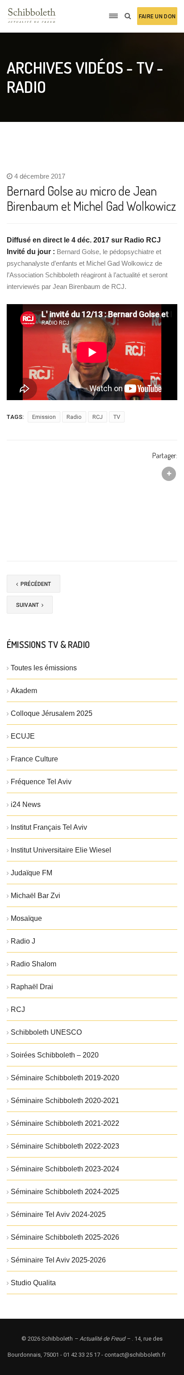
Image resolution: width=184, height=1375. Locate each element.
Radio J (23, 941)
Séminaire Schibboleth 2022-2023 (65, 1146)
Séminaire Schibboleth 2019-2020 (65, 1078)
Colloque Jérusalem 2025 (51, 713)
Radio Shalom (33, 964)
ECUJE (23, 736)
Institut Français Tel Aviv (49, 827)
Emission (44, 417)
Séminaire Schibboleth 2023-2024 (65, 1169)
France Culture (34, 759)
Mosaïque (26, 918)
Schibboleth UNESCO (46, 1032)
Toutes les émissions (44, 668)
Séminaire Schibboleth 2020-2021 (65, 1100)
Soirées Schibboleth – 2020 (55, 1055)
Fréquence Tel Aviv (41, 782)
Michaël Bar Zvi (35, 895)
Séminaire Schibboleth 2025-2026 (65, 1237)
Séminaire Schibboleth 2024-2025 (65, 1191)
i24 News (26, 804)
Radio (74, 417)
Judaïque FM (31, 873)
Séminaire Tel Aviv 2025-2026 (58, 1260)
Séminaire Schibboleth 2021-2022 (65, 1123)
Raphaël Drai (32, 987)
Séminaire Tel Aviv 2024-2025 (58, 1214)
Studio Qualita (33, 1283)
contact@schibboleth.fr (135, 1354)
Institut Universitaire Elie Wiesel (61, 850)
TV (116, 417)
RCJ (97, 417)
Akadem (24, 690)
